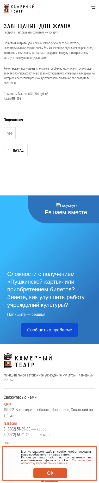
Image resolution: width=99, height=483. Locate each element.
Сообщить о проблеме (49, 330)
